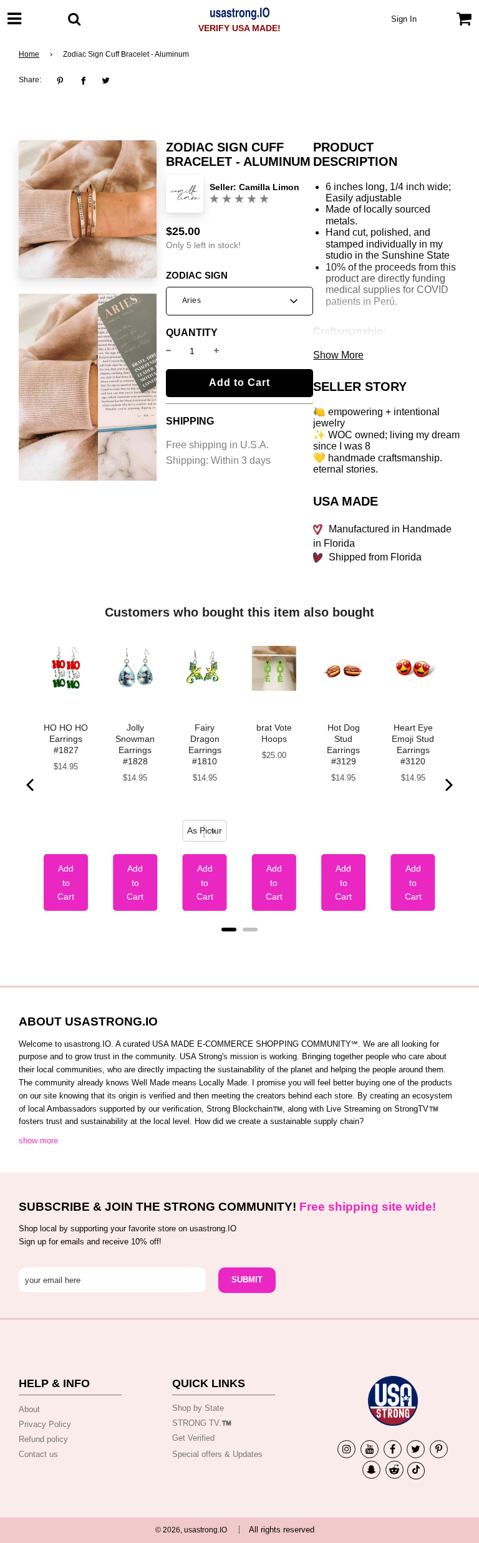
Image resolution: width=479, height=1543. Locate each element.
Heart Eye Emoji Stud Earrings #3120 (413, 744)
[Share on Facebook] (83, 80)
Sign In (404, 19)
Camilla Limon (269, 187)
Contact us (38, 1454)
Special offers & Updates (217, 1454)
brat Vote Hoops (274, 733)
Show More (338, 355)
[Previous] (31, 784)
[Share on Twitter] (105, 80)
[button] (239, 301)
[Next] (447, 784)
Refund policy (43, 1439)
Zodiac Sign (197, 276)
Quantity (192, 333)
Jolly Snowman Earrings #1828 (135, 744)
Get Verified (193, 1438)
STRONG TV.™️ (201, 1423)
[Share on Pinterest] (63, 80)
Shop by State (198, 1408)
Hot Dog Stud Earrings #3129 (343, 744)
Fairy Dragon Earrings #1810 (204, 744)
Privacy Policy (45, 1424)
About (29, 1409)
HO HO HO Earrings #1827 (66, 739)
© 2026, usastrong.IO (191, 1530)
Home (29, 54)
